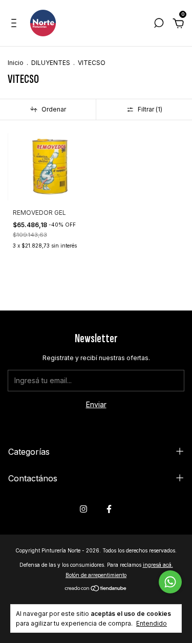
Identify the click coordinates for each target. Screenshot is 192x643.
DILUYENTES (50, 62)
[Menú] (16, 24)
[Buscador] (158, 24)
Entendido (151, 623)
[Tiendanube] (96, 589)
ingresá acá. (158, 565)
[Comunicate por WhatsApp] (170, 581)
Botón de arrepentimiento (96, 575)
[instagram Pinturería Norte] (83, 509)
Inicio (16, 62)
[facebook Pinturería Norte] (109, 509)
